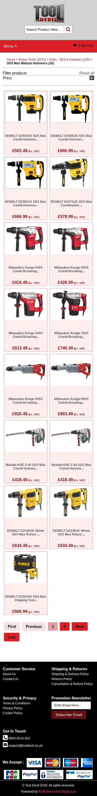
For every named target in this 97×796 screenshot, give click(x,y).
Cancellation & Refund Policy (72, 684)
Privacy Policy (13, 708)
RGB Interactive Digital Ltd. (57, 791)
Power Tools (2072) (32, 59)
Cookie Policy (12, 713)
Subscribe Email (69, 715)
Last (12, 637)
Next (80, 626)
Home (11, 59)
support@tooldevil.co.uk (25, 745)
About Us (9, 674)
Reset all (86, 73)
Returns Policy (61, 679)
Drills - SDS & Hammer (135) (69, 59)
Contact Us (10, 679)
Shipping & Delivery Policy (70, 674)
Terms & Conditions (16, 703)
